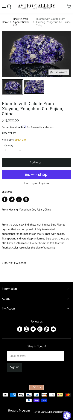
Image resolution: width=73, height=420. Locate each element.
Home (5, 22)
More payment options (36, 183)
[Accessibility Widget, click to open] (67, 415)
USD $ (34, 387)
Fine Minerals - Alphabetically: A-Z (21, 22)
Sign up (14, 367)
